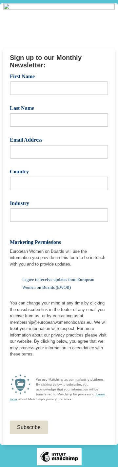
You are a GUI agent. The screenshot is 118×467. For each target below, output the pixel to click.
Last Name (24, 107)
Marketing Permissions (38, 241)
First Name (24, 75)
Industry (22, 202)
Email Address (28, 139)
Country (21, 171)
